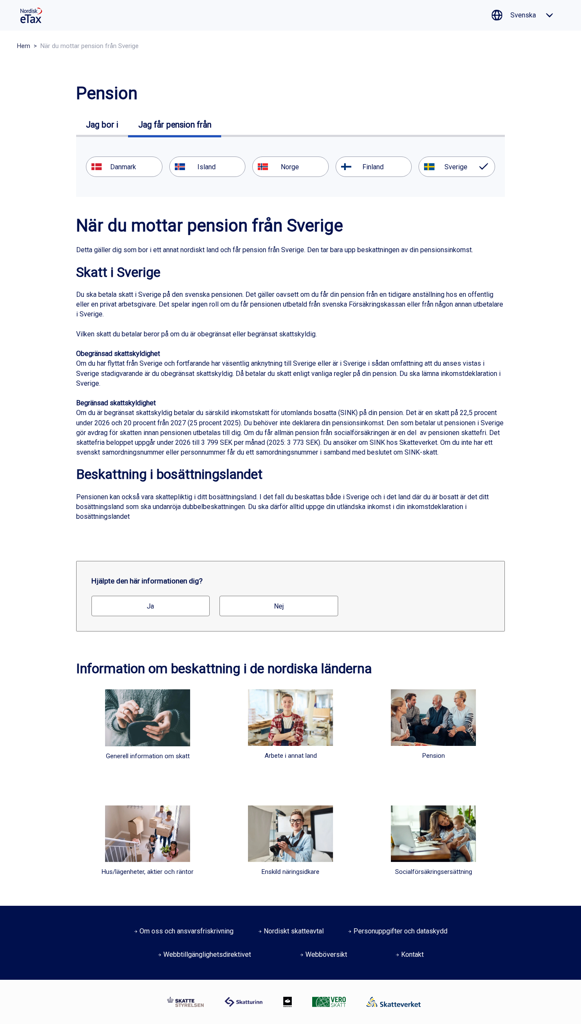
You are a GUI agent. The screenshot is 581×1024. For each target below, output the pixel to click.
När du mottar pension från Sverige (89, 46)
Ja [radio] (150, 606)
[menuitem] (124, 166)
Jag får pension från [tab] (174, 125)
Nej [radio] (279, 606)
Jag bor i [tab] (102, 125)
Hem (23, 46)
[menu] (290, 166)
